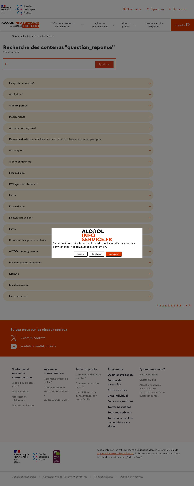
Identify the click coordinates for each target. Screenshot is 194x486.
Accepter (114, 254)
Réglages (96, 254)
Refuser (80, 254)
